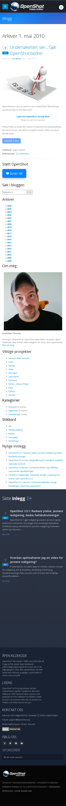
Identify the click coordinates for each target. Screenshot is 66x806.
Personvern (54, 787)
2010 (9, 254)
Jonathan (17, 58)
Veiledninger (14, 414)
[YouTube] (21, 743)
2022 (9, 218)
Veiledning (13, 441)
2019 (9, 227)
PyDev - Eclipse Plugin (18, 384)
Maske (11, 433)
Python (11, 391)
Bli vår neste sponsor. (13, 757)
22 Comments (22, 153)
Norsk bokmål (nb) (23, 791)
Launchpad (13, 376)
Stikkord (9, 419)
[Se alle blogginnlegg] (29, 498)
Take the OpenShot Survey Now (33, 116)
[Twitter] (10, 743)
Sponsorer (11, 750)
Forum (24, 724)
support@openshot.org (19, 719)
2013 (9, 245)
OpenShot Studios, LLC (12, 787)
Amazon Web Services (18, 358)
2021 (9, 221)
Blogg (7, 18)
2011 (9, 251)
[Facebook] (4, 743)
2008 (9, 260)
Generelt (12, 407)
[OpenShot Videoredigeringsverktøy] (13, 773)
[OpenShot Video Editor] (26, 6)
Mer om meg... (8, 345)
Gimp (10, 369)
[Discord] (16, 743)
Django (11, 365)
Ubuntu (11, 395)
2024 (9, 211)
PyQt (10, 387)
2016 (9, 236)
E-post (16, 724)
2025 (9, 208)
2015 (9, 239)
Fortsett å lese (11, 140)
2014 (9, 242)
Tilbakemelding (15, 429)
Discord (31, 724)
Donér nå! (15, 173)
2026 (9, 205)
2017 (9, 233)
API (9, 426)
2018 (9, 230)
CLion (11, 362)
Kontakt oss (12, 710)
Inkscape (12, 373)
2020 (9, 224)
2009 (9, 257)
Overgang (13, 437)
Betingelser (7, 791)
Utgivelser (13, 410)
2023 (9, 215)
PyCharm (12, 380)
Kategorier (11, 400)
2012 (9, 248)
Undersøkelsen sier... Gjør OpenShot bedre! (33, 50)
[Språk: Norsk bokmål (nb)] (61, 7)
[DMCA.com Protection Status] (11, 729)
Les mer (6, 534)
